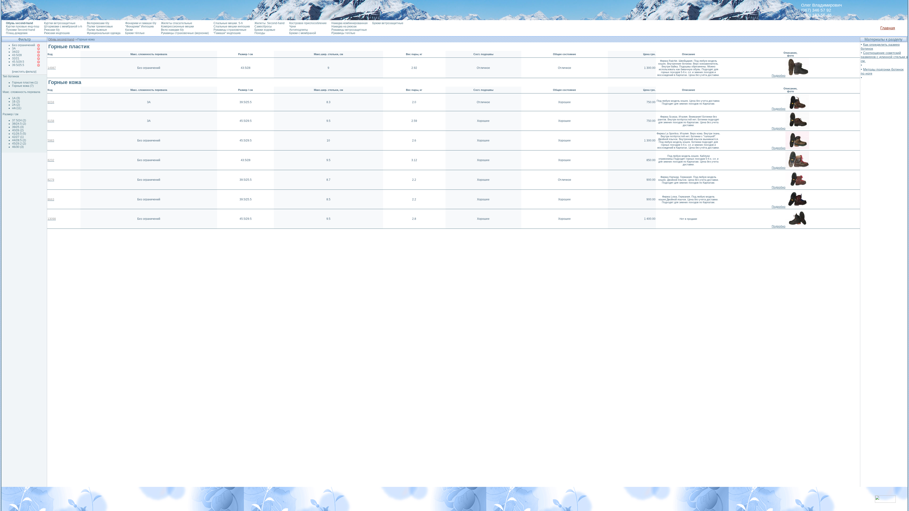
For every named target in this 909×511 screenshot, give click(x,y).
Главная (887, 28)
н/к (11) (16, 108)
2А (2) (16, 104)
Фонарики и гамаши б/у (140, 23)
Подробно (778, 75)
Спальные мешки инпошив (232, 26)
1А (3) (16, 98)
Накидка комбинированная (349, 23)
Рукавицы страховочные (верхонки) (185, 33)
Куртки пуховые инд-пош (22, 26)
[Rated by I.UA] (885, 501)
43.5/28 (17, 55)
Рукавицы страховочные (230, 29)
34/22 (15, 51)
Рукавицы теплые (343, 33)
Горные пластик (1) (25, 82)
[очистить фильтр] (24, 71)
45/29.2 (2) (19, 143)
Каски (129, 29)
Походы (259, 33)
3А (14, 48)
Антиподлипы (298, 29)
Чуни (292, 26)
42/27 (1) (18, 137)
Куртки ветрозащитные (60, 23)
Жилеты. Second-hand (269, 23)
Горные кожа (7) (23, 86)
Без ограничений (23, 45)
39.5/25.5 (18, 65)
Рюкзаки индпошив (57, 33)
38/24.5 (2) (19, 123)
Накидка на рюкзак (343, 26)
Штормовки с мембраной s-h (63, 26)
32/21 (15, 58)
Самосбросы (263, 26)
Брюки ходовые (264, 29)
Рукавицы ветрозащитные (349, 29)
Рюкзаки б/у (52, 29)
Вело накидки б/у (172, 29)
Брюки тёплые (135, 33)
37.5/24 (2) (19, 120)
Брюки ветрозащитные (387, 23)
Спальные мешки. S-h (228, 23)
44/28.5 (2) (19, 140)
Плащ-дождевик (16, 33)
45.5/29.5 (18, 61)
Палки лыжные (97, 29)
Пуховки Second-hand (20, 29)
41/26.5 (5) (19, 133)
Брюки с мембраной (302, 33)
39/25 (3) (18, 127)
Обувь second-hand (61, 39)
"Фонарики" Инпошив (139, 26)
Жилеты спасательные (176, 23)
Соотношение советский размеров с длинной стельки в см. (884, 57)
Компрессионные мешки (177, 26)
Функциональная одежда (103, 33)
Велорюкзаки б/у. (98, 23)
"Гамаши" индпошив (227, 33)
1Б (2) (16, 101)
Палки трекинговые (100, 26)
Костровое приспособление (308, 23)
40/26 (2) (18, 130)
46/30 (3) (18, 147)
